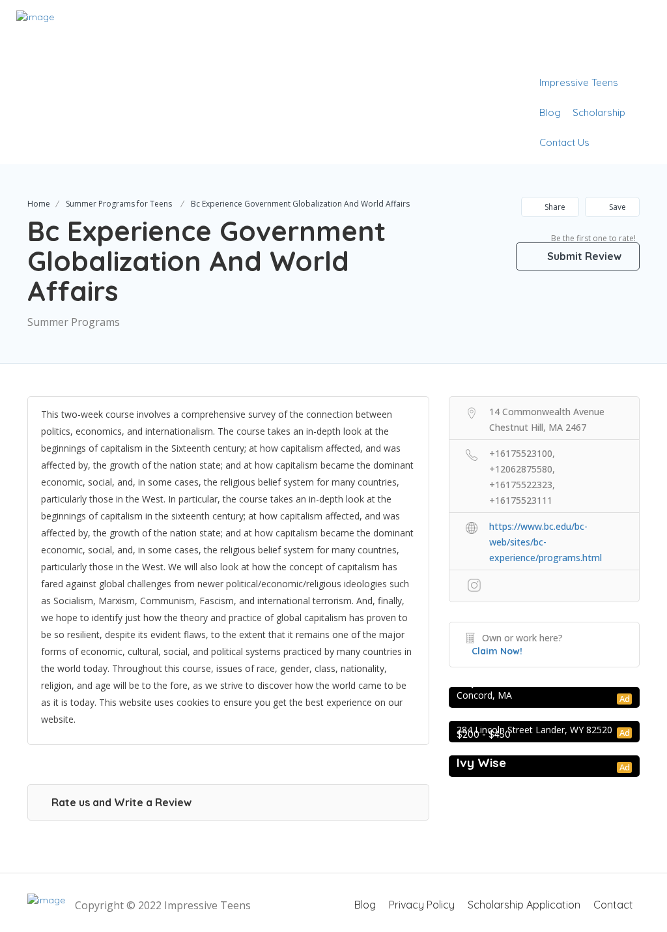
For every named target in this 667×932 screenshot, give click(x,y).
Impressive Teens (578, 82)
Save (616, 206)
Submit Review (583, 256)
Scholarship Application (524, 904)
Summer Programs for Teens (119, 203)
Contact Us (564, 142)
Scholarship (599, 112)
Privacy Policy (422, 904)
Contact (613, 904)
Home (38, 203)
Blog (550, 112)
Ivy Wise (481, 762)
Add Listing (610, 52)
